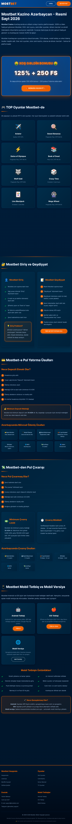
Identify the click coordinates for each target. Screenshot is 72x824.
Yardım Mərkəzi (5, 796)
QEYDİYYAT (64, 3)
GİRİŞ (51, 3)
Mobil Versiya (41, 803)
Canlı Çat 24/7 (5, 800)
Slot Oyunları (41, 775)
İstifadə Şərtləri (5, 785)
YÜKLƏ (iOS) (54, 626)
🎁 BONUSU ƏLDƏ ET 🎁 (36, 88)
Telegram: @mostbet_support (9, 806)
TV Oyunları (41, 785)
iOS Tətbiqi (41, 800)
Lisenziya (4, 778)
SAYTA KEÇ (18, 659)
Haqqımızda (4, 775)
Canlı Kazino (41, 778)
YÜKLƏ (18, 628)
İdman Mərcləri (42, 782)
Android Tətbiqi (42, 796)
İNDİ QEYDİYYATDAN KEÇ (54, 331)
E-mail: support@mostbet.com (10, 803)
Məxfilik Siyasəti (6, 782)
